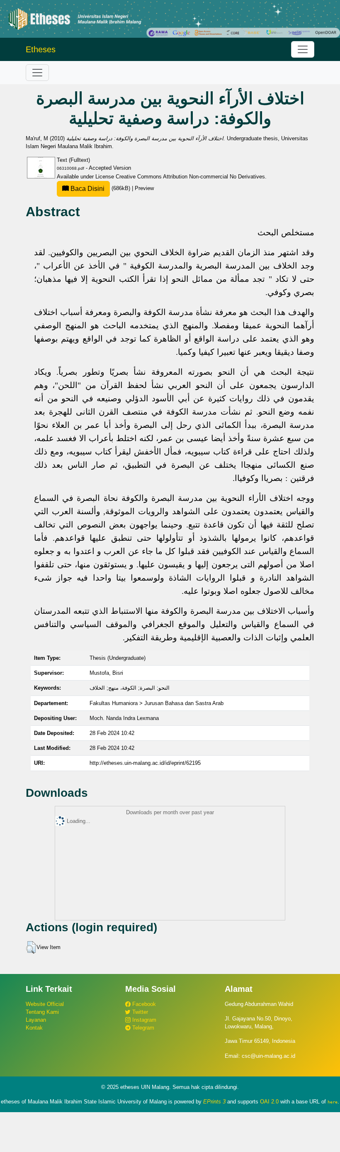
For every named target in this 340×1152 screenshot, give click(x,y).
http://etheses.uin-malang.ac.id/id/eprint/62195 (145, 763)
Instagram (143, 1020)
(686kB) (100, 188)
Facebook (143, 1004)
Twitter (139, 1012)
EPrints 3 (214, 1101)
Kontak (34, 1028)
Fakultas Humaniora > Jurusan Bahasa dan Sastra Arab (156, 703)
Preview (144, 188)
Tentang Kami (42, 1012)
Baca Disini (86, 188)
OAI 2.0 (269, 1101)
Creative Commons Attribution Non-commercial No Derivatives (190, 176)
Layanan (36, 1020)
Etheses (41, 49)
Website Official (45, 1004)
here (333, 1101)
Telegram (142, 1028)
